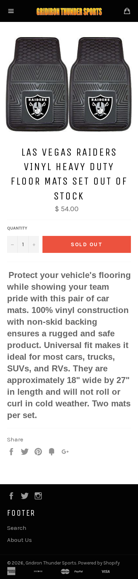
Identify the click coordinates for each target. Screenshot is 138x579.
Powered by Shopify (99, 563)
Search (17, 527)
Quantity (17, 228)
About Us (19, 539)
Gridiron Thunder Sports (50, 563)
